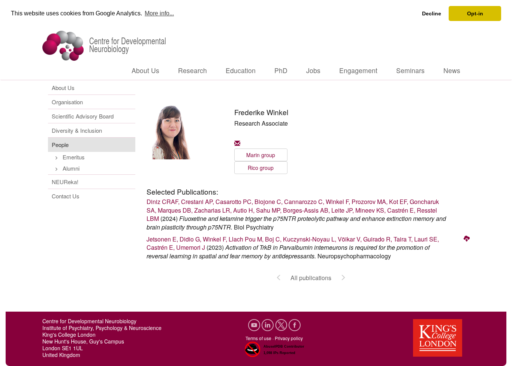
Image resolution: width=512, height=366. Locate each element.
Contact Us (65, 196)
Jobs (313, 70)
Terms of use (258, 338)
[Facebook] (295, 324)
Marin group (260, 155)
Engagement (358, 70)
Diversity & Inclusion (77, 130)
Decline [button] (431, 13)
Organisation (67, 102)
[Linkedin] (268, 324)
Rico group (261, 167)
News (451, 70)
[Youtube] (255, 324)
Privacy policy (289, 338)
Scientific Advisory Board (83, 116)
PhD (280, 70)
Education (241, 70)
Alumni (71, 168)
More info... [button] (159, 13)
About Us (145, 70)
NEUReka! (65, 182)
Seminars (410, 70)
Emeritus (74, 157)
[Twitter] (282, 324)
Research (192, 70)
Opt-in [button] (475, 13)
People (60, 144)
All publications (310, 277)
